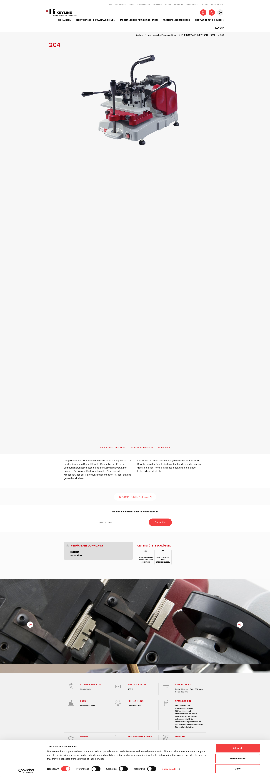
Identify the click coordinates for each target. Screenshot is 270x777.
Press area (157, 4)
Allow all (237, 748)
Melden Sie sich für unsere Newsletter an (135, 511)
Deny (237, 768)
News (131, 4)
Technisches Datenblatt (112, 447)
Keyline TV (178, 4)
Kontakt (205, 4)
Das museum (120, 4)
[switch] (96, 768)
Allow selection (237, 758)
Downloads (164, 447)
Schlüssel (64, 20)
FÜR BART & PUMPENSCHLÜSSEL (198, 35)
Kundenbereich (192, 4)
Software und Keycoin (209, 20)
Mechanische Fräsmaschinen (139, 20)
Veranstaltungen (143, 4)
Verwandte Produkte (141, 447)
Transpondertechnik (176, 20)
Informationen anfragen (135, 497)
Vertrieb (168, 4)
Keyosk (219, 28)
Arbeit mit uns (217, 4)
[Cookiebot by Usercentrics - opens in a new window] (26, 771)
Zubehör (74, 552)
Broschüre (76, 555)
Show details (169, 769)
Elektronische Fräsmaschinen (95, 20)
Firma (110, 4)
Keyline (139, 35)
